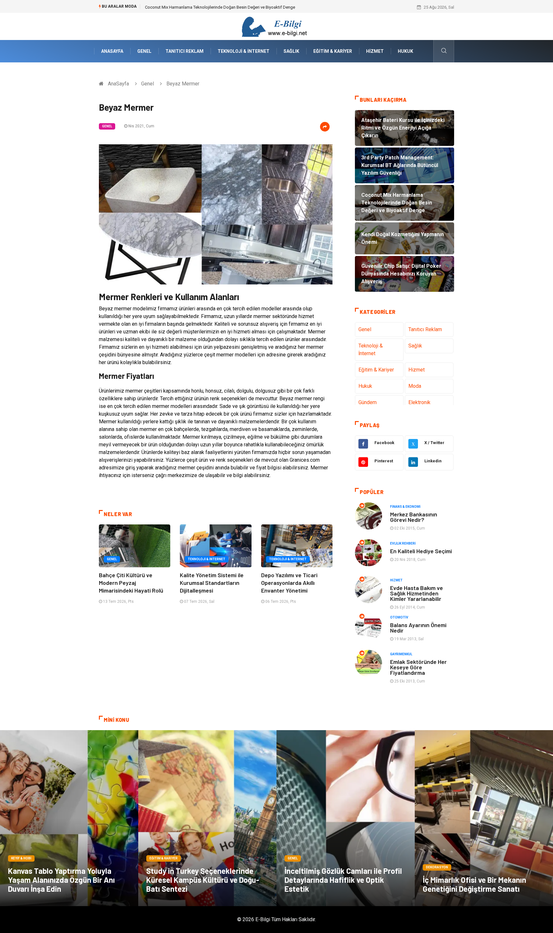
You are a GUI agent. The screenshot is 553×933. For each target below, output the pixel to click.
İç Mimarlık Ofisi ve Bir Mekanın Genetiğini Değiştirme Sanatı (474, 884)
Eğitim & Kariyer (332, 51)
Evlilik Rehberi (403, 543)
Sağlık (291, 51)
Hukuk (405, 51)
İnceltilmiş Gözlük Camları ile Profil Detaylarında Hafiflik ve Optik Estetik (343, 879)
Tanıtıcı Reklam (184, 51)
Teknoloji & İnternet (243, 51)
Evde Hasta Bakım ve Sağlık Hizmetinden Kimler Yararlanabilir (416, 593)
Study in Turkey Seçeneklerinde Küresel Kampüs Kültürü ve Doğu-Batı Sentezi (202, 879)
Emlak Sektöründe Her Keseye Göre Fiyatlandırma (418, 667)
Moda (414, 386)
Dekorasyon (437, 867)
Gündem (367, 402)
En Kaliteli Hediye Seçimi (421, 550)
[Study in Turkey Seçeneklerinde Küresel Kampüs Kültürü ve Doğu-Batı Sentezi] (207, 818)
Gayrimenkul (401, 654)
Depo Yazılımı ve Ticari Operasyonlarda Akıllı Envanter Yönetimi (289, 582)
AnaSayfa (112, 51)
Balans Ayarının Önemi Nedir (418, 627)
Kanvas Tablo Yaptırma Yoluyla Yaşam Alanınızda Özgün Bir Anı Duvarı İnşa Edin (61, 879)
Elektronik (419, 402)
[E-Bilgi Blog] (276, 26)
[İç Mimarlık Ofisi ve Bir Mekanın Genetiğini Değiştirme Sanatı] (484, 818)
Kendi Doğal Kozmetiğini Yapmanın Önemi (183, 7)
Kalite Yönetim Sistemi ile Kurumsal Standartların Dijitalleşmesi (212, 582)
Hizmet (375, 51)
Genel (144, 51)
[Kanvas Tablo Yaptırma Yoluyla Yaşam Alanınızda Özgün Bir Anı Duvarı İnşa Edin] (69, 818)
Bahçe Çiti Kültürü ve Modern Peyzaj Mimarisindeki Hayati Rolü (131, 582)
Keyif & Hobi (21, 858)
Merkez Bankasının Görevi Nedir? (413, 517)
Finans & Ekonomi (405, 506)
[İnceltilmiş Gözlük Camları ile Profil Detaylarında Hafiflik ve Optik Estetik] (345, 818)
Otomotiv (399, 617)
